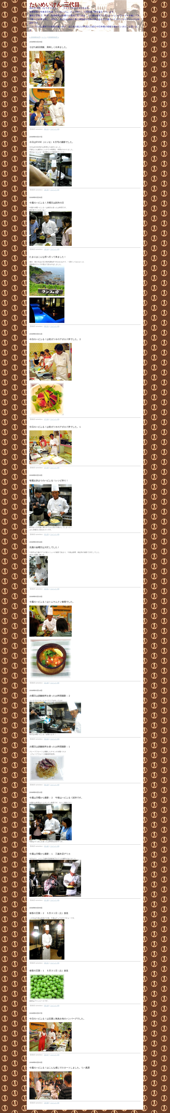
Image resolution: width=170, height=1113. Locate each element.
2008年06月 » (53, 37)
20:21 (46, 963)
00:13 (46, 129)
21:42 (46, 846)
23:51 (46, 589)
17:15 (46, 468)
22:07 (46, 1055)
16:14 (46, 249)
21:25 (46, 534)
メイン (44, 37)
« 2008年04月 (34, 37)
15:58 (46, 1103)
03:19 (46, 785)
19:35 (46, 190)
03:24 (46, 739)
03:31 (46, 326)
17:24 (46, 419)
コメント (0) (54, 129)
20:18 (46, 1005)
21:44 (46, 683)
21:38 (46, 900)
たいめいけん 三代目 (54, 4)
